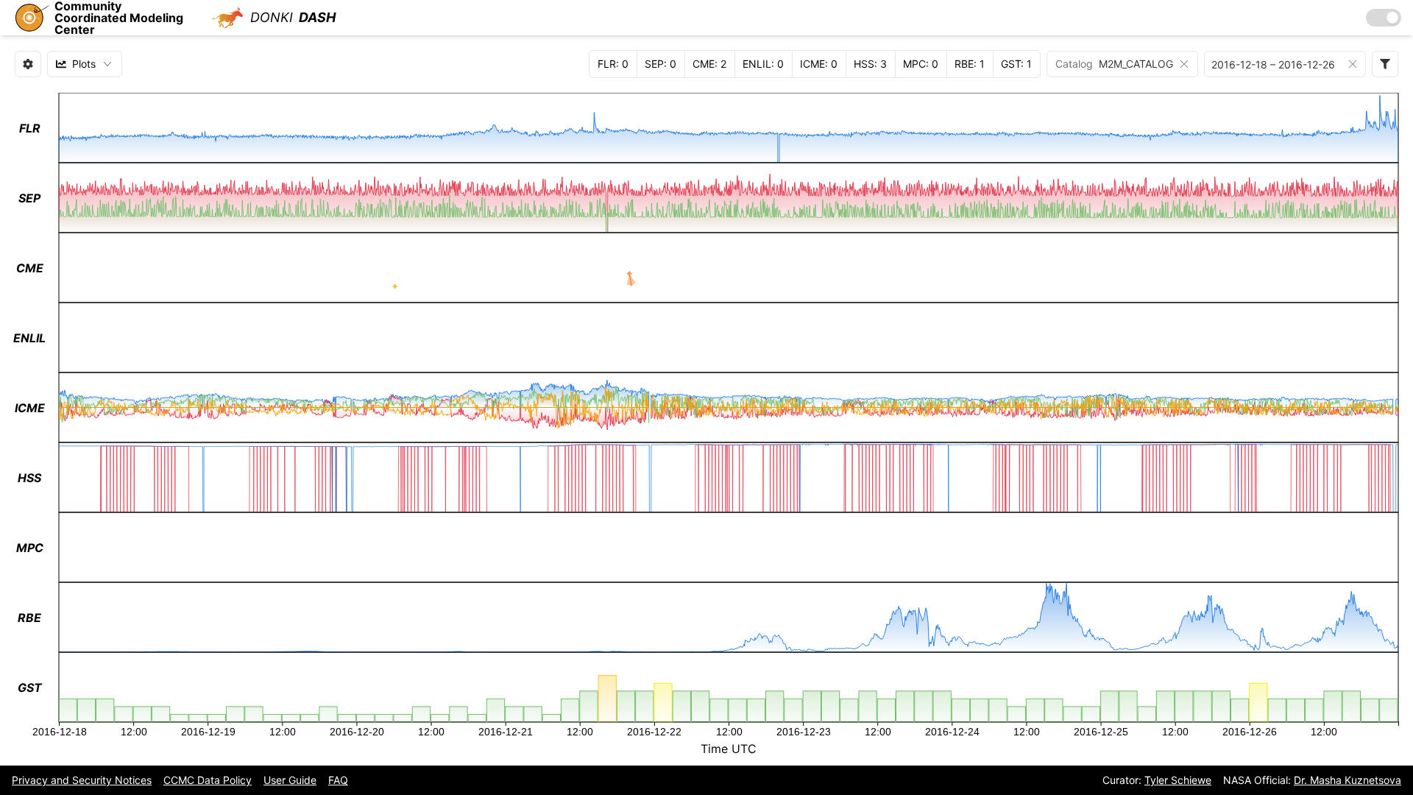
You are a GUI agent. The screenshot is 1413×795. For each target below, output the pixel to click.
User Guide (289, 780)
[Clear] (1184, 64)
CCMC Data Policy (207, 780)
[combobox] (84, 64)
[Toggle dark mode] (1383, 17)
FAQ (338, 780)
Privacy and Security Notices (82, 780)
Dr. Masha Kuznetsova (1347, 780)
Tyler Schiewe (1177, 780)
